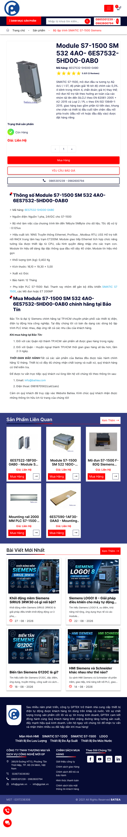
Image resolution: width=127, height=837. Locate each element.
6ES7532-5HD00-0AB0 (39, 209)
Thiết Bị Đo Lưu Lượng (31, 740)
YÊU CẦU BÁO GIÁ (63, 170)
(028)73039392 (20, 773)
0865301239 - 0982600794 (105, 21)
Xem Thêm (108, 420)
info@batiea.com (35, 380)
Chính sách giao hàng (67, 766)
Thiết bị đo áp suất (64, 740)
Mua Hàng (63, 160)
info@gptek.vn (19, 784)
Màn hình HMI (29, 736)
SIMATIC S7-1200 (54, 736)
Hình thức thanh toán (67, 780)
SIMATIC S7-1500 (83, 736)
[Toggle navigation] (108, 8)
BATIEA (116, 799)
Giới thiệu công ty (65, 761)
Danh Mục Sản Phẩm (23, 20)
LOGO (103, 736)
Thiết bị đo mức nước (96, 740)
